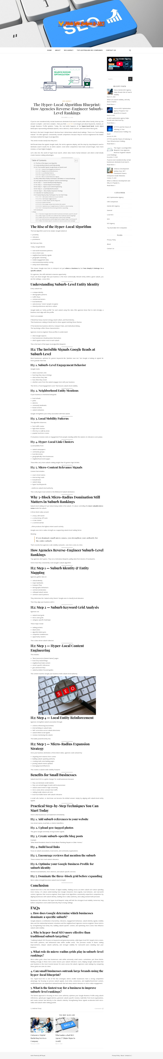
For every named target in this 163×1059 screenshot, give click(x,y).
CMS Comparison (112, 202)
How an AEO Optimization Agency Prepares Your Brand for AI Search (122, 110)
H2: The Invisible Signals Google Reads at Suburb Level (51, 167)
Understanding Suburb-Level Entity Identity (48, 165)
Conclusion (40, 210)
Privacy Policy (111, 240)
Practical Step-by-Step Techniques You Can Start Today (52, 195)
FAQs (34, 212)
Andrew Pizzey (36, 1008)
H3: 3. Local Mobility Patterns (46, 173)
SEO (108, 219)
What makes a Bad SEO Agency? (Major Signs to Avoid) (65, 1038)
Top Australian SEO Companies (90, 50)
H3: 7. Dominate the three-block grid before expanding (53, 208)
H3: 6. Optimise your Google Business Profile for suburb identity (56, 206)
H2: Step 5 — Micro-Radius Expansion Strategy (49, 191)
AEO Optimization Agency (115, 197)
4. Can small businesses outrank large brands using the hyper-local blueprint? (57, 219)
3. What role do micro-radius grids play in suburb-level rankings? (54, 217)
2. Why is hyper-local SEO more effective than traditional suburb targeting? (56, 215)
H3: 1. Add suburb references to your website (51, 197)
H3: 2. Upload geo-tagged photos (48, 198)
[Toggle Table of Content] (75, 160)
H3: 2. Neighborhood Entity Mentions (48, 171)
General (109, 210)
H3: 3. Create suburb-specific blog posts (49, 200)
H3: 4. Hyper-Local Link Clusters (47, 174)
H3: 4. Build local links (45, 202)
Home (49, 50)
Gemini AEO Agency (113, 206)
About (58, 50)
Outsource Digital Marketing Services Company (38, 1038)
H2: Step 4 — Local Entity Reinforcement (47, 189)
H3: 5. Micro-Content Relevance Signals (49, 176)
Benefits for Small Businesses (45, 193)
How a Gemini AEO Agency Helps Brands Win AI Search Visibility (123, 92)
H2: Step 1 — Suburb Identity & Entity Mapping (49, 182)
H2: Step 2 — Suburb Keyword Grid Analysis (48, 185)
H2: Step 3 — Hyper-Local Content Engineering (49, 186)
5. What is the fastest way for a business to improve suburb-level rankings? (56, 221)
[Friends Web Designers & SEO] (81, 24)
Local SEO (70, 124)
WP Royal (42, 1055)
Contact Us (111, 50)
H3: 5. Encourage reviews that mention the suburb (52, 204)
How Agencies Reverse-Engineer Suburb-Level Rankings (52, 180)
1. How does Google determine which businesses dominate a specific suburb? (57, 214)
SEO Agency (68, 50)
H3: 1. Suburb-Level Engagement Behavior (50, 169)
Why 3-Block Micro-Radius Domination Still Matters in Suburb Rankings (55, 178)
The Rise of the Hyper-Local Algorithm (46, 163)
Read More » (111, 104)
